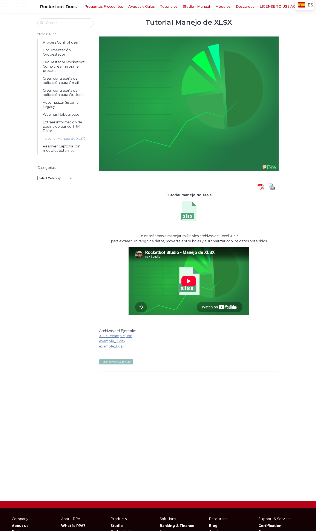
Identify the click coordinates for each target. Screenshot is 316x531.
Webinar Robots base (61, 114)
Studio (116, 526)
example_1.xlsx (111, 346)
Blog (213, 526)
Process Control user (61, 42)
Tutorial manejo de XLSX (116, 361)
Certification (269, 526)
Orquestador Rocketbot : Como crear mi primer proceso (64, 66)
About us (20, 526)
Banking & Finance (177, 526)
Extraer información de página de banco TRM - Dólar (63, 126)
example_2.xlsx (112, 341)
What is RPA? (73, 526)
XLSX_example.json (115, 336)
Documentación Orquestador (57, 52)
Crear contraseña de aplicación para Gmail (61, 80)
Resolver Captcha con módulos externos (61, 148)
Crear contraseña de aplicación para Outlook (63, 92)
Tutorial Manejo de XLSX (64, 139)
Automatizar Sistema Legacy (60, 104)
